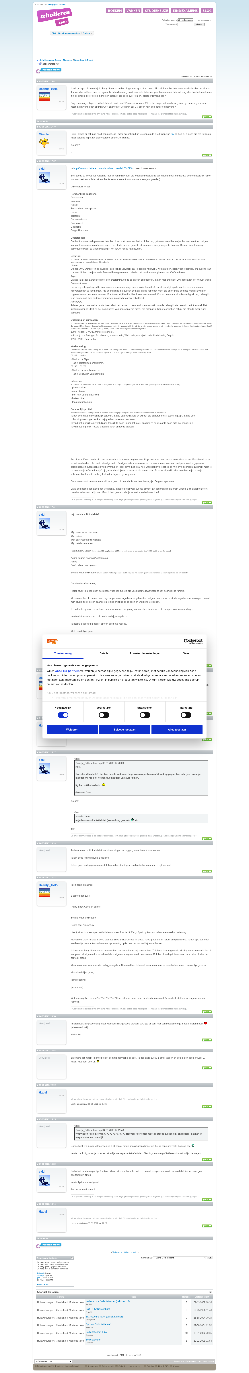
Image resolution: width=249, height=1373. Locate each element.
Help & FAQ (163, 1366)
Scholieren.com (193, 1361)
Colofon (150, 1366)
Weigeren (72, 729)
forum (62, 4)
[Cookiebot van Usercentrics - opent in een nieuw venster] (187, 641)
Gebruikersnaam (169, 20)
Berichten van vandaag (69, 33)
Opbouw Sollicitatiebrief (98, 1324)
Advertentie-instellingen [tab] (145, 653)
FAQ (54, 33)
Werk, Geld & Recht (83, 60)
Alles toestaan (177, 729)
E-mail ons (179, 1361)
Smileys (40, 1275)
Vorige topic (117, 1252)
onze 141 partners (67, 671)
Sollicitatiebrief (93, 1339)
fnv (172, 134)
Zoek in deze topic (201, 76)
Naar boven (208, 1361)
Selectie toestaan (124, 729)
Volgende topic (130, 1252)
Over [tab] (186, 653)
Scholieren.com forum (50, 60)
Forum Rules (43, 1284)
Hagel (43, 1092)
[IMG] (39, 1278)
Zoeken (86, 33)
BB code (41, 1273)
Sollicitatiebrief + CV (96, 1332)
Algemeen (67, 60)
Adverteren (92, 1366)
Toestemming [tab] (63, 653)
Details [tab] (104, 653)
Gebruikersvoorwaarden (129, 1366)
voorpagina (53, 4)
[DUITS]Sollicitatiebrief (98, 1309)
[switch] (104, 715)
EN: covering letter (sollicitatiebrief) (104, 1316)
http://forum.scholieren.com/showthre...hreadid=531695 (102, 168)
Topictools (185, 76)
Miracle (44, 134)
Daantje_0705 (48, 88)
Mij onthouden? (204, 20)
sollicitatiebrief (50, 63)
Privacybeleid (108, 1366)
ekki (41, 168)
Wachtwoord (171, 24)
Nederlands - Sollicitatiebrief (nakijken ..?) (108, 1301)
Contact (176, 1366)
